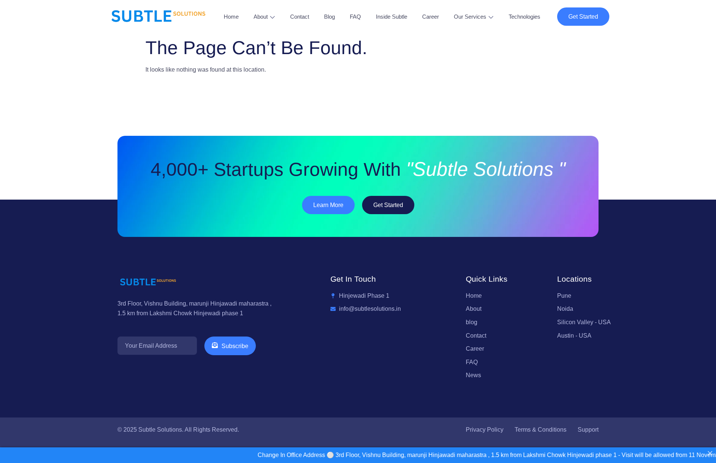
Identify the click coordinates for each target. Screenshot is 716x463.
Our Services (470, 16)
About (261, 16)
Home (231, 16)
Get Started (583, 16)
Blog (329, 16)
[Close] (710, 453)
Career (430, 16)
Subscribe (235, 346)
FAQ (355, 16)
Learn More (328, 205)
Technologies (524, 16)
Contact (299, 16)
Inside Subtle (391, 16)
